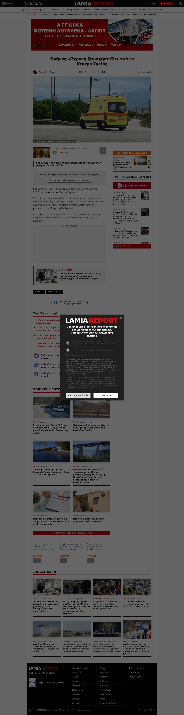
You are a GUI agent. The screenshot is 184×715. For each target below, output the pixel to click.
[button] (92, 355)
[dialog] (92, 358)
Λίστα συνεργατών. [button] (92, 374)
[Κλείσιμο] (120, 317)
